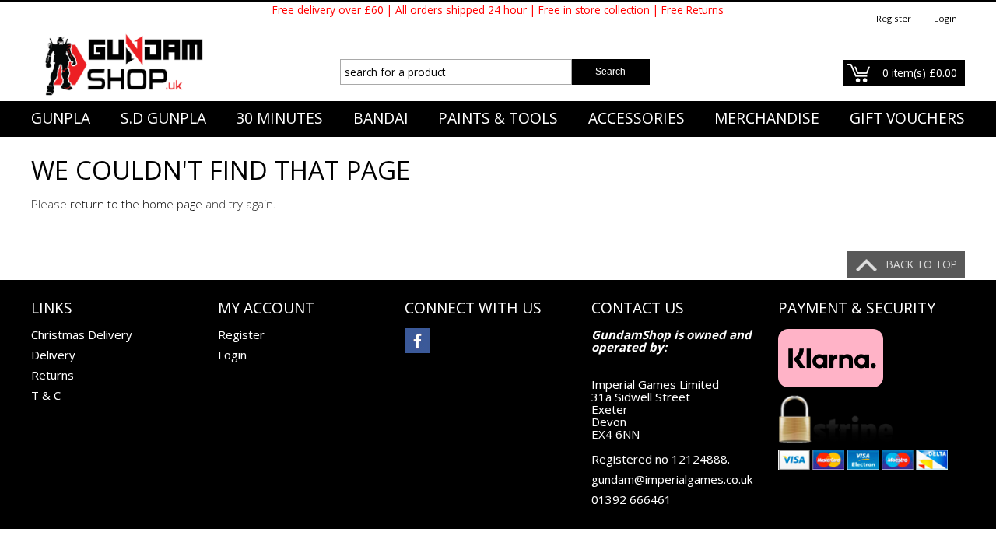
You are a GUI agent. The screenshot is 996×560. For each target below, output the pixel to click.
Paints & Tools (498, 118)
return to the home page (136, 204)
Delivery (53, 354)
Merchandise (766, 118)
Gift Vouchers (907, 118)
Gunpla (60, 118)
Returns (52, 375)
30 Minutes (279, 118)
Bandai (381, 118)
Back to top (921, 264)
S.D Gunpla (163, 118)
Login (945, 18)
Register (893, 18)
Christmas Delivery (81, 334)
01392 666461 (631, 499)
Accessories (636, 118)
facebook (417, 340)
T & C (46, 395)
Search (610, 71)
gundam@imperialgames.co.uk (671, 479)
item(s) (919, 72)
